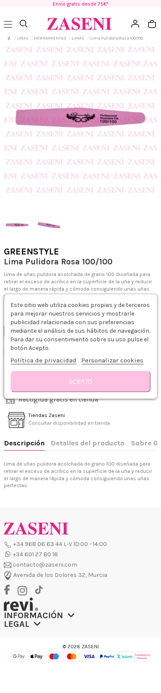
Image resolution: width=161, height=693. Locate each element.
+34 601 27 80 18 (35, 554)
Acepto (80, 381)
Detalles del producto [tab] (88, 443)
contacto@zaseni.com (45, 564)
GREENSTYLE (31, 251)
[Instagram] (24, 591)
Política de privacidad (43, 360)
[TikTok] (38, 590)
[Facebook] (10, 590)
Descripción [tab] (24, 443)
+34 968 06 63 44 (37, 544)
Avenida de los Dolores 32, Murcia (60, 575)
